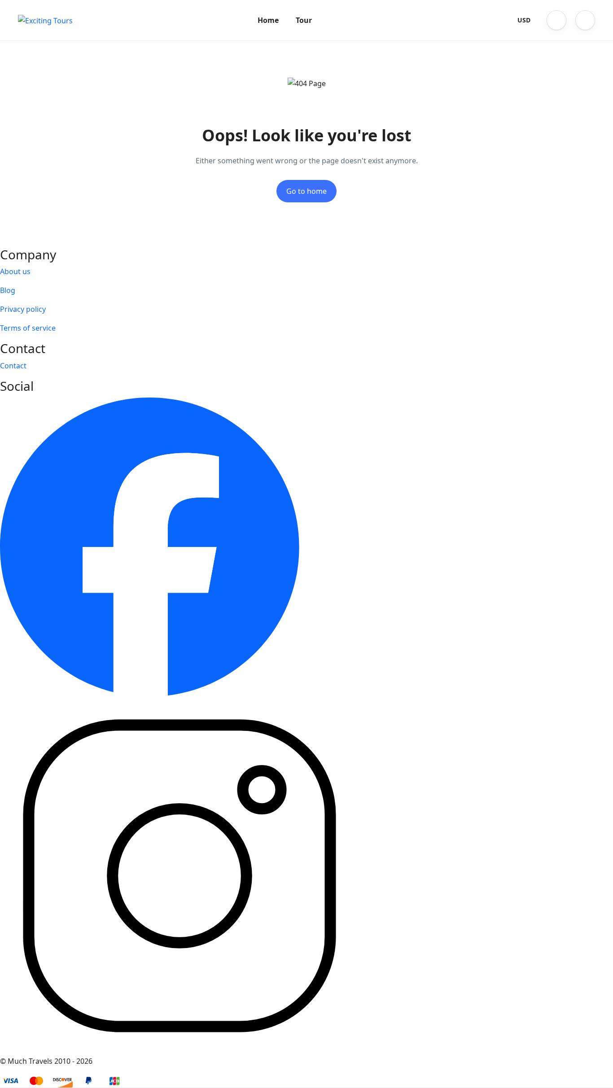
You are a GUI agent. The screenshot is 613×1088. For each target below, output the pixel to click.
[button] (556, 20)
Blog (7, 290)
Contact (13, 366)
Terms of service (28, 328)
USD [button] (523, 20)
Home (268, 20)
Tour (304, 20)
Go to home (306, 191)
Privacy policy (23, 309)
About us (15, 271)
